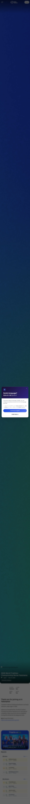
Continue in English (15, 410)
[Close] (27, 388)
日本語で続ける (15, 414)
